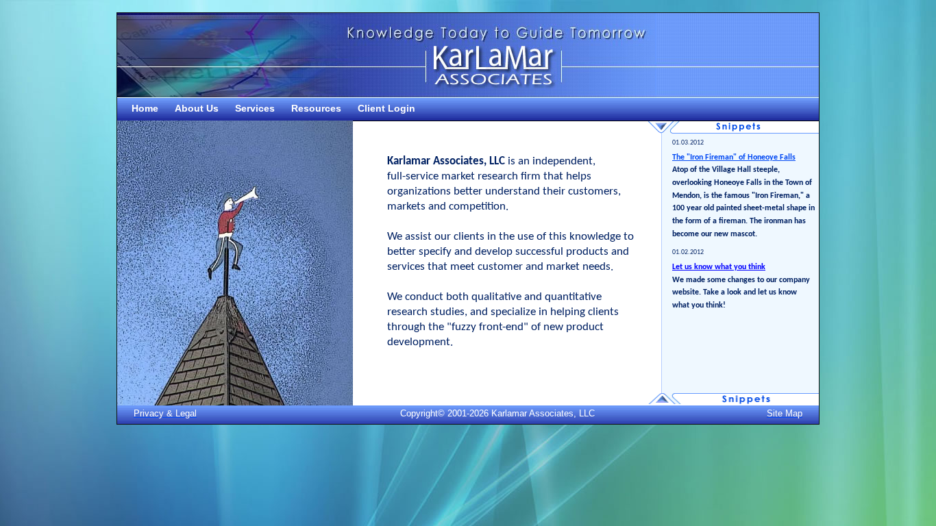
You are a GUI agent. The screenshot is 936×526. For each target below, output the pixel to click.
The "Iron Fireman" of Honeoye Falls (733, 157)
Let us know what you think (718, 267)
